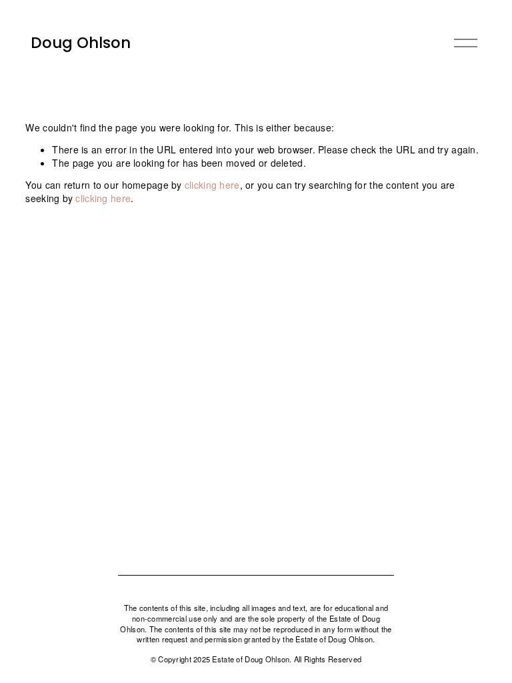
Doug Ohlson (81, 42)
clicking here (212, 184)
